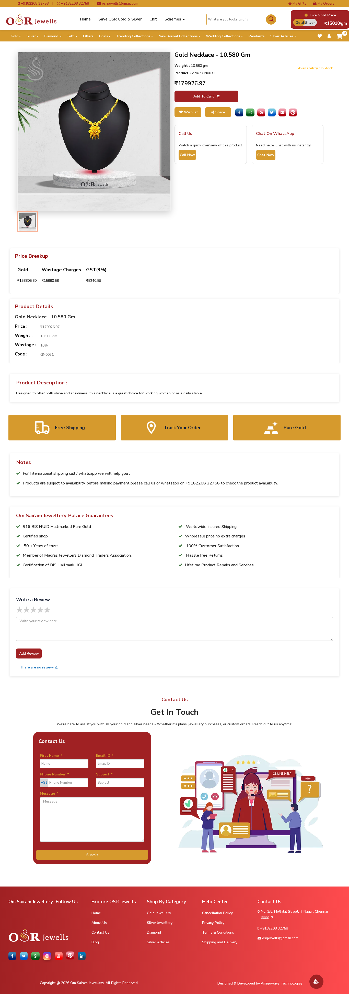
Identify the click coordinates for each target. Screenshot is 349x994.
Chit (153, 19)
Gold (14, 36)
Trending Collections (133, 36)
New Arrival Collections (178, 36)
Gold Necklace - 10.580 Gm (45, 317)
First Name (51, 755)
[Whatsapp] (250, 112)
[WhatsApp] (36, 956)
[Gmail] (261, 112)
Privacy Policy (213, 922)
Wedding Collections (223, 36)
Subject (104, 774)
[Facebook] (239, 112)
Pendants (257, 36)
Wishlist (191, 112)
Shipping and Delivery (219, 942)
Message (49, 793)
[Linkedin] (82, 956)
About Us (99, 922)
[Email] (282, 112)
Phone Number (54, 774)
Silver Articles (282, 36)
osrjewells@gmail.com (119, 3)
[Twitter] (271, 112)
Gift (71, 36)
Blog (95, 942)
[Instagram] (48, 956)
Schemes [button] (173, 19)
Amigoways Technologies (282, 983)
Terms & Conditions (218, 932)
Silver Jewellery (159, 922)
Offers (88, 36)
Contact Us (100, 932)
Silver (31, 36)
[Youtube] (59, 956)
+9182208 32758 (34, 3)
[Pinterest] (292, 112)
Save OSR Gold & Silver (120, 19)
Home (85, 19)
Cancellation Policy (217, 913)
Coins (103, 36)
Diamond (51, 36)
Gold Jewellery (159, 913)
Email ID (105, 755)
